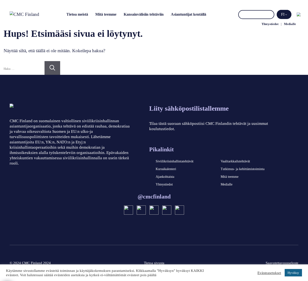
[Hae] (52, 68)
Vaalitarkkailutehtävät (235, 161)
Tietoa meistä (77, 14)
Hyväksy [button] (293, 273)
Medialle (290, 24)
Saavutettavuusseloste (282, 263)
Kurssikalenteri (166, 169)
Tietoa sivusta (154, 263)
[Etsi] (270, 15)
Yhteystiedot (270, 24)
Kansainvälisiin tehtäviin (144, 14)
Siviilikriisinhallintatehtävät (174, 161)
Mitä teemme (105, 14)
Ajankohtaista (165, 177)
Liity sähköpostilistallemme (189, 108)
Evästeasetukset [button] (269, 273)
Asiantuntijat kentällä (188, 14)
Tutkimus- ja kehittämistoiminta (242, 169)
